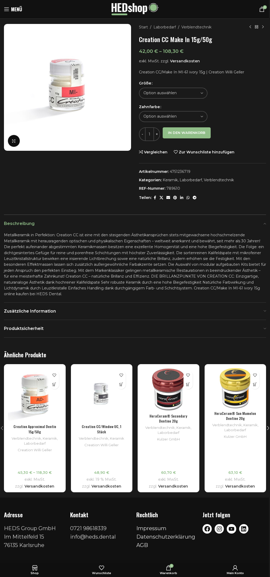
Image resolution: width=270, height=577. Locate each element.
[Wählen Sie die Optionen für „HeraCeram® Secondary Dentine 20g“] (188, 384)
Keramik (170, 180)
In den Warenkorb (186, 133)
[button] (121, 384)
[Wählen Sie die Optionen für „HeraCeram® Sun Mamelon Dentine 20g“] (254, 384)
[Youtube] (231, 528)
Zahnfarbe (149, 106)
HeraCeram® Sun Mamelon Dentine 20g (235, 415)
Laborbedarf (164, 27)
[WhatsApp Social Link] (188, 197)
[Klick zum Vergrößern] (14, 141)
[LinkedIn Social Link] (182, 197)
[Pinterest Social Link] (175, 197)
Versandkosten (185, 61)
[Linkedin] (243, 528)
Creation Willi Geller (35, 450)
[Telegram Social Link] (194, 197)
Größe (145, 83)
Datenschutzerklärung (165, 537)
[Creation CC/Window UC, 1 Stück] (102, 395)
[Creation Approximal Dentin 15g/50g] (35, 395)
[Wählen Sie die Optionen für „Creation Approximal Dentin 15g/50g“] (54, 384)
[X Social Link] (161, 197)
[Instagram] (219, 528)
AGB (142, 545)
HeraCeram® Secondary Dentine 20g (168, 418)
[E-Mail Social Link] (168, 197)
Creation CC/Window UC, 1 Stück (101, 429)
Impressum (151, 528)
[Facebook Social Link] (155, 197)
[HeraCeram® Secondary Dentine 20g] (168, 389)
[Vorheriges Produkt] (250, 27)
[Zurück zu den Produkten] (256, 27)
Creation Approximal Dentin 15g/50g (34, 429)
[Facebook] (207, 528)
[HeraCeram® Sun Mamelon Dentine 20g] (235, 388)
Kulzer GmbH (168, 439)
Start (143, 27)
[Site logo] (135, 9)
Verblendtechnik (196, 27)
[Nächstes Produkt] (263, 27)
